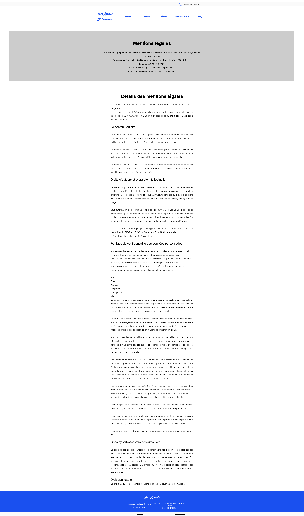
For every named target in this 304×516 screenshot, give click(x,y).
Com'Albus (140, 514)
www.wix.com (135, 115)
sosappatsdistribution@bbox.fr (139, 504)
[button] (164, 16)
